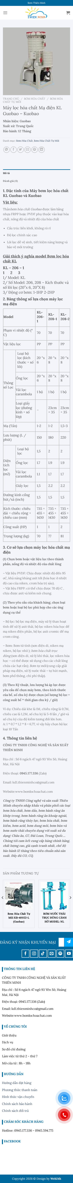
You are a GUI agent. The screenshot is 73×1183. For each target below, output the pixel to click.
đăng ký (68, 942)
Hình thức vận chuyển (18, 1097)
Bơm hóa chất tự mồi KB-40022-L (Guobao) (19, 917)
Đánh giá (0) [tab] (10, 181)
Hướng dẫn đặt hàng (16, 1083)
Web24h (55, 1178)
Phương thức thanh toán (19, 1090)
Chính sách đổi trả (15, 1111)
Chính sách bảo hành (17, 1104)
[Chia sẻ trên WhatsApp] (6, 150)
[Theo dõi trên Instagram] (34, 954)
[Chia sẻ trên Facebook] (13, 150)
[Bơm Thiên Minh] (36, 13)
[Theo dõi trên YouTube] (69, 954)
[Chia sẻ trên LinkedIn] (41, 150)
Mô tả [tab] (6, 173)
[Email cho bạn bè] (27, 150)
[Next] (70, 905)
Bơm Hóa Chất (34, 98)
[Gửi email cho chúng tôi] (52, 954)
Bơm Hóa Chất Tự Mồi (46, 140)
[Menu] (5, 12)
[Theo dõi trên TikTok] (43, 954)
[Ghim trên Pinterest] (34, 150)
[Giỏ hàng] (68, 12)
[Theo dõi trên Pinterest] (60, 954)
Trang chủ (11, 98)
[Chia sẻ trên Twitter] (20, 150)
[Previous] (3, 905)
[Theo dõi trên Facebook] (26, 954)
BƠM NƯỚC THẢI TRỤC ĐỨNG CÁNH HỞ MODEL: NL (54, 917)
